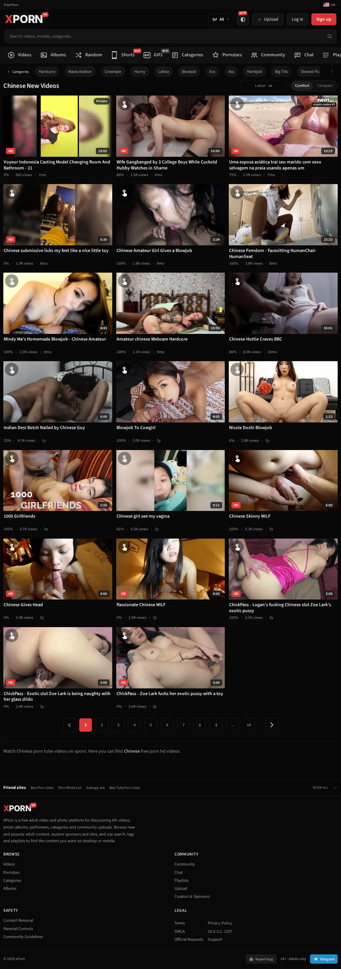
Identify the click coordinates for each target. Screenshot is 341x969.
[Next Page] (271, 725)
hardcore (47, 72)
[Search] (329, 36)
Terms (179, 923)
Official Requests (188, 939)
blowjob (189, 72)
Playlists (181, 880)
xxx (212, 72)
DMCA (179, 931)
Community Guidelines (23, 937)
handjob (254, 72)
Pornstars (11, 872)
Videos (9, 864)
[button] (334, 72)
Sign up (323, 19)
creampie (113, 72)
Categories (20, 71)
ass (231, 72)
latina (163, 72)
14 (249, 725)
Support (215, 939)
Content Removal (18, 920)
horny (139, 72)
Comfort (302, 86)
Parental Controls (18, 929)
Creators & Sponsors (192, 896)
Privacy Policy (220, 923)
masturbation (80, 72)
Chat (178, 872)
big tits (281, 72)
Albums (9, 888)
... (232, 725)
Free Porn (11, 5)
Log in (297, 19)
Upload (180, 888)
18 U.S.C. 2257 (220, 931)
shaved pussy (313, 72)
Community (184, 864)
